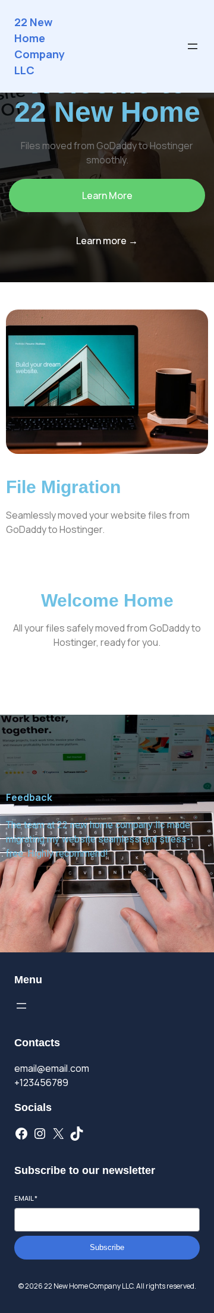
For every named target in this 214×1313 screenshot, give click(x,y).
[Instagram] (40, 1133)
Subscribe (107, 1247)
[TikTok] (77, 1133)
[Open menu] (192, 46)
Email (25, 1198)
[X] (58, 1133)
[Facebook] (21, 1133)
